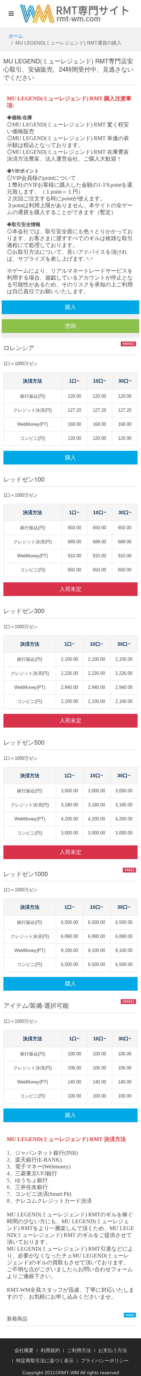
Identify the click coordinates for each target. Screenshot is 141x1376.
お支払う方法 (112, 1350)
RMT (64, 1372)
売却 (70, 326)
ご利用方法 (79, 1350)
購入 (70, 307)
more (130, 1315)
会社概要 (24, 1350)
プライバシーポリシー (105, 1360)
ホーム (16, 36)
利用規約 (50, 1350)
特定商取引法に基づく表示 (45, 1360)
